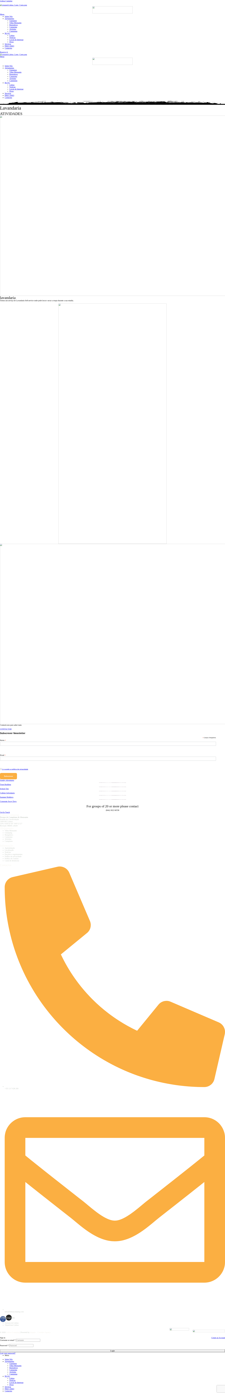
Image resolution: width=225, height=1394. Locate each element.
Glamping (13, 1364)
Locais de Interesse (16, 1383)
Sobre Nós (9, 1359)
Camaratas (13, 1370)
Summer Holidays (6, 797)
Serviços (8, 1387)
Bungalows (13, 1368)
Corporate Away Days (8, 801)
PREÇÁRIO (9, 1389)
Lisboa (11, 1378)
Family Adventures (7, 780)
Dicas (11, 1385)
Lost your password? (7, 1353)
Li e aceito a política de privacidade (15, 769)
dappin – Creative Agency (40, 1332)
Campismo (13, 1374)
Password (4, 1345)
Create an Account (218, 1338)
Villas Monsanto (15, 1366)
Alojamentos (9, 1361)
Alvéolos (12, 1372)
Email (3, 755)
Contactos (8, 1391)
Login (112, 1351)
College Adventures (7, 793)
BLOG (7, 1376)
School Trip (4, 789)
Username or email (7, 1340)
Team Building (5, 785)
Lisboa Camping (6, 1)
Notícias (12, 1380)
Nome (3, 740)
